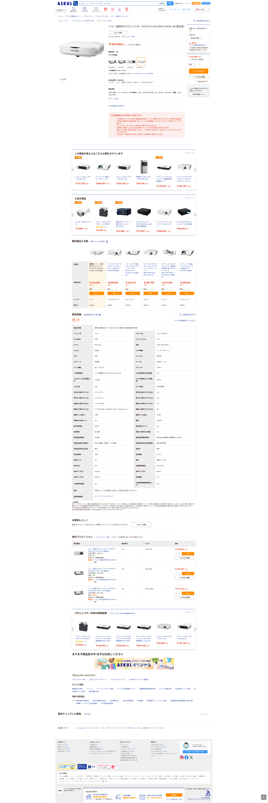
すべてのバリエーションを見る (143, 73)
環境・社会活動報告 (95, 749)
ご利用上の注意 (124, 753)
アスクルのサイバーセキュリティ (99, 753)
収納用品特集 (162, 779)
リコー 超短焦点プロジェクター (120, 16)
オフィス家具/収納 (165, 689)
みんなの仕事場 (155, 749)
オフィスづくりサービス (79, 781)
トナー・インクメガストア (77, 776)
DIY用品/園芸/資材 (107, 703)
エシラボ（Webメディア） (158, 751)
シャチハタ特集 (172, 779)
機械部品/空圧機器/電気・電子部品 (182, 700)
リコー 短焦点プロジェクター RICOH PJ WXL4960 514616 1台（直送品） (101, 570)
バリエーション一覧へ (102, 537)
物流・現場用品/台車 (99, 700)
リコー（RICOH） (107, 21)
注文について (61, 744)
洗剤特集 (61, 779)
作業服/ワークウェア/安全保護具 (86, 703)
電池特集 (96, 776)
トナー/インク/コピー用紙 (104, 689)
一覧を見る (87, 714)
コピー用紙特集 (63, 776)
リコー (66, 21)
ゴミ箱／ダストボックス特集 (188, 776)
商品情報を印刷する (203, 21)
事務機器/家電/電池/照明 (147, 689)
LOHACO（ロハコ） (156, 744)
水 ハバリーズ (96, 728)
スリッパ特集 (70, 779)
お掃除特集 (201, 776)
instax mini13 (83, 728)
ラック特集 (175, 776)
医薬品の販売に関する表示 (127, 760)
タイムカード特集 (105, 776)
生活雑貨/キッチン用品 (182, 689)
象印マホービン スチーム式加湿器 (138, 728)
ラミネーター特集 (118, 776)
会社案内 (92, 744)
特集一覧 (104, 781)
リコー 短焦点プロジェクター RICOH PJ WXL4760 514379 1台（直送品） (101, 550)
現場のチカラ (103, 779)
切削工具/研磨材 (128, 700)
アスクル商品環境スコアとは (183, 320)
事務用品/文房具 (77, 689)
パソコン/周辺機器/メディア (73, 16)
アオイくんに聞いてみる (195, 751)
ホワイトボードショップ (131, 776)
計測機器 (140, 700)
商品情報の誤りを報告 (91, 315)
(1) (106, 227)
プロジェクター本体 (101, 16)
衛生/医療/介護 (94, 691)
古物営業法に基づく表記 (127, 756)
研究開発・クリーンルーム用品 (157, 700)
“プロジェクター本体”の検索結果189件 (122, 613)
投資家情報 (93, 747)
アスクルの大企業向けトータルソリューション (163, 754)
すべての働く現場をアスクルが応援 (126, 779)
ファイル (89, 689)
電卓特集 (88, 776)
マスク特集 (142, 779)
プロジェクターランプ (118, 679)
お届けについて (62, 747)
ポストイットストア (65, 781)
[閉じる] (184, 788)
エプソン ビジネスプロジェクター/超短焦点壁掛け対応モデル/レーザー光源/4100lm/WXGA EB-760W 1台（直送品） (168, 270)
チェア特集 (166, 776)
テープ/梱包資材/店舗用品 (80, 700)
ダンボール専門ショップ (91, 779)
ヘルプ (189, 3)
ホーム (60, 16)
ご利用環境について (126, 751)
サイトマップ (124, 744)
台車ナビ (111, 779)
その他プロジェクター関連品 (138, 679)
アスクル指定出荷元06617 (197, 45)
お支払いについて (63, 749)
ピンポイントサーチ (94, 781)
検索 (170, 3)
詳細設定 (162, 3)
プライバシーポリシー (126, 749)
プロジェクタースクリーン (98, 679)
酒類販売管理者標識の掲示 (127, 758)
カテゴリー (60, 10)
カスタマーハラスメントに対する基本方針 (102, 751)
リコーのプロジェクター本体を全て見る (83, 21)
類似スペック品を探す (98, 241)
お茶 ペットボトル (158, 728)
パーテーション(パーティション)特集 (150, 776)
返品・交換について (63, 751)
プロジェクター (88, 16)
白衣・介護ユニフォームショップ (188, 779)
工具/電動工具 (114, 700)
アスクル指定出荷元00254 (103, 560)
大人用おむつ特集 (152, 779)
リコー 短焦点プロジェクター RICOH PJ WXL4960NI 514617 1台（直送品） (101, 589)
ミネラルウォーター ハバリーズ (114, 728)
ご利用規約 (123, 747)
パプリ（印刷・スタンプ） (157, 747)
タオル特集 (79, 779)
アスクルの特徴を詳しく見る (174, 799)
